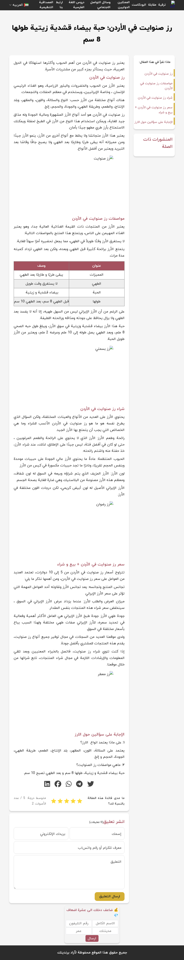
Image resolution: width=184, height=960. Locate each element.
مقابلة (152, 5)
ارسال (92, 938)
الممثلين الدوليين (124, 4)
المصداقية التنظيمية (46, 4)
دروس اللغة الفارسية (76, 4)
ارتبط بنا (59, 4)
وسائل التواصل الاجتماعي (100, 4)
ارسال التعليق (109, 896)
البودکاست (139, 5)
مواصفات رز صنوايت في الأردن (156, 86)
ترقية (162, 5)
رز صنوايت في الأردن (159, 74)
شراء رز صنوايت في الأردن (155, 98)
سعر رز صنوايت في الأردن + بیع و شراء (154, 110)
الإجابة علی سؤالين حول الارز (153, 122)
